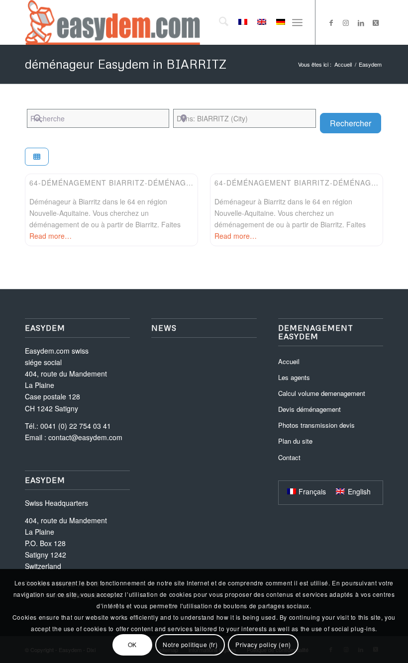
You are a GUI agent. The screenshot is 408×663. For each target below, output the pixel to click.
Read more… (50, 236)
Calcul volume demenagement (321, 393)
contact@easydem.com (85, 437)
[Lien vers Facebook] (330, 22)
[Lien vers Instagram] (345, 22)
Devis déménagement (309, 409)
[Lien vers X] (375, 22)
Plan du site (295, 441)
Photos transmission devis (316, 425)
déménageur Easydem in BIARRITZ (125, 64)
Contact (289, 457)
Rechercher (355, 123)
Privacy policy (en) (263, 644)
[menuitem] (218, 22)
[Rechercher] (218, 22)
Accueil (289, 361)
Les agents (294, 377)
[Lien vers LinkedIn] (360, 22)
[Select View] (37, 157)
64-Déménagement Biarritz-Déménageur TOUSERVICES (143, 183)
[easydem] (112, 22)
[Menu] (297, 22)
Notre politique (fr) (190, 644)
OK (132, 644)
